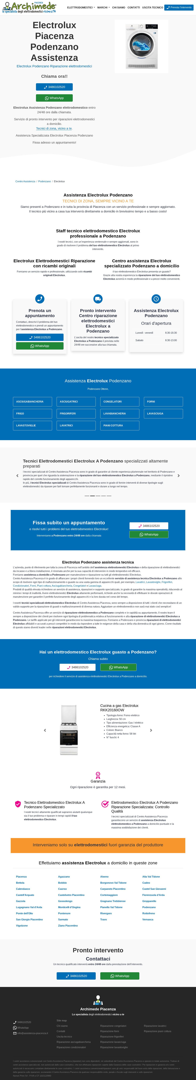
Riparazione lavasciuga (113, 1042)
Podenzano (44, 181)
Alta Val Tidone (151, 876)
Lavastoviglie (153, 582)
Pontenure (64, 913)
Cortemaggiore (109, 895)
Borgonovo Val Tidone (113, 883)
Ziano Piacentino (68, 925)
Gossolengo (65, 901)
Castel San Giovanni (154, 889)
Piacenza (21, 876)
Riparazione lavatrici (155, 1026)
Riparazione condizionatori (71, 1047)
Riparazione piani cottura (157, 1031)
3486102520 (56, 87)
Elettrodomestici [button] (80, 7)
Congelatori (79, 585)
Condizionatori (21, 585)
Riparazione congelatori (113, 1026)
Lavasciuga (95, 585)
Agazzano (64, 876)
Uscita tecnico (152, 7)
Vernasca (147, 919)
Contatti (134, 7)
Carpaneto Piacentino (113, 889)
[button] (17, 475)
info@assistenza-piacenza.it (32, 1033)
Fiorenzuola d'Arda (153, 895)
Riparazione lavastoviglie (114, 1047)
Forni (33, 585)
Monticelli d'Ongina (69, 907)
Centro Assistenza (25, 181)
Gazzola (20, 901)
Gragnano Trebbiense (113, 901)
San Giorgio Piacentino (29, 919)
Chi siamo (118, 7)
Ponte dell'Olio (24, 913)
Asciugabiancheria (62, 585)
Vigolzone (22, 925)
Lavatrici (140, 582)
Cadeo (146, 883)
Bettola (20, 883)
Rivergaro (106, 913)
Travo (103, 919)
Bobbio (62, 883)
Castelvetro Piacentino (71, 895)
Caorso (62, 889)
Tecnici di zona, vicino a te (54, 128)
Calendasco (23, 889)
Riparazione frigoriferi (112, 1036)
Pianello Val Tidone (111, 907)
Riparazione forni (109, 1031)
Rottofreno (148, 913)
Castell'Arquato (25, 895)
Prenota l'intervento (181, 7)
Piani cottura (44, 585)
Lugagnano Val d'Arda (29, 907)
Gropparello (149, 901)
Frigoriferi (167, 582)
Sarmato (63, 919)
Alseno (104, 876)
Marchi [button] (102, 7)
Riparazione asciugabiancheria (74, 1042)
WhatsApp (56, 98)
